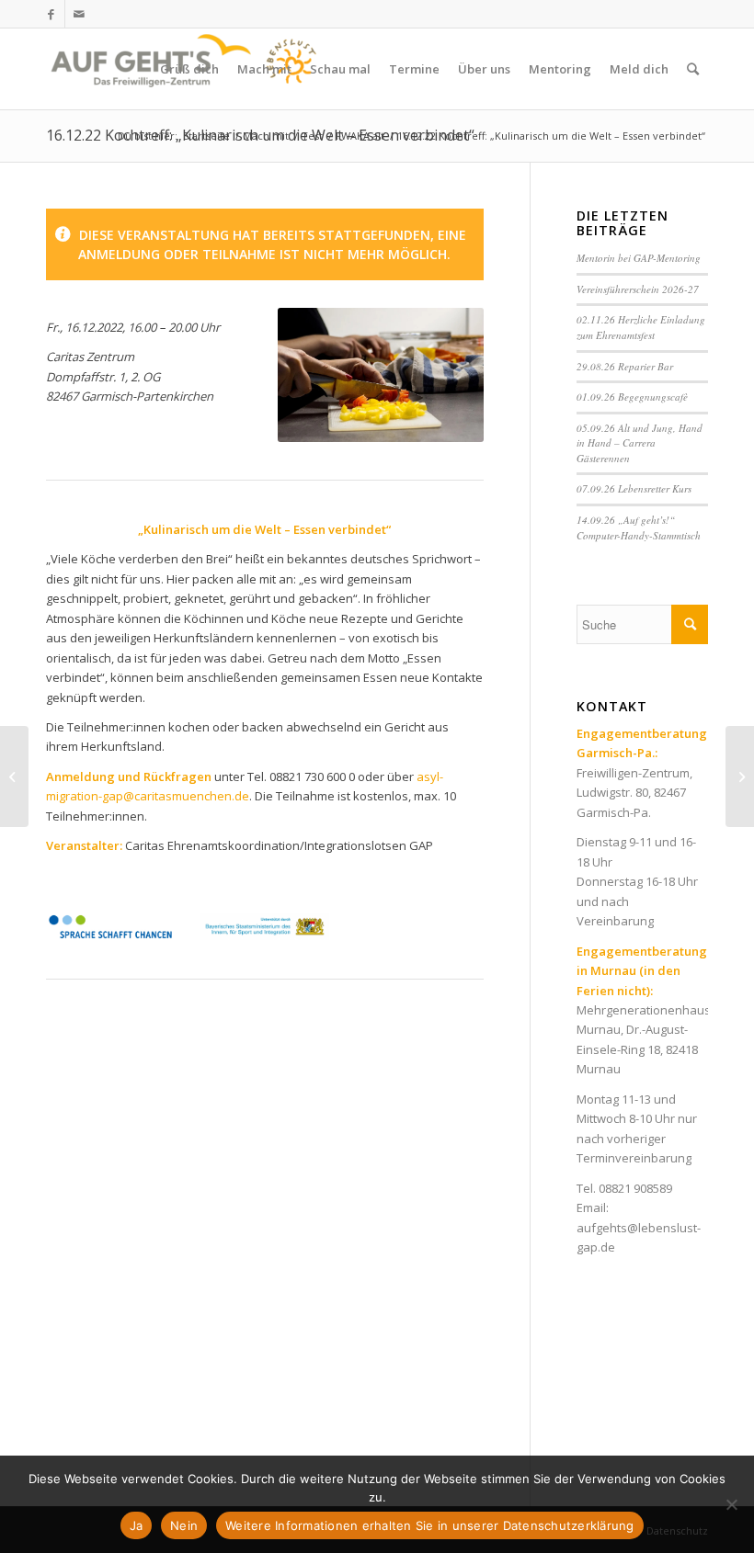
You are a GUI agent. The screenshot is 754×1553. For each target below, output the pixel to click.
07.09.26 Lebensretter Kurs (634, 488)
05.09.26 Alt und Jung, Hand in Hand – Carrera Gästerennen (640, 443)
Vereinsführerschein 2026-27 (638, 289)
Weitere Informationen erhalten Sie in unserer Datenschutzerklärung (429, 1525)
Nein (184, 1525)
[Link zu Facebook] (51, 14)
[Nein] (731, 1504)
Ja (136, 1525)
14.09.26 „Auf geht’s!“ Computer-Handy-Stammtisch (639, 527)
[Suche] (693, 68)
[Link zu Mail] (79, 14)
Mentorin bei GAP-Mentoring (639, 258)
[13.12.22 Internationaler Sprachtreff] (739, 776)
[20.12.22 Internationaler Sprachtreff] (14, 776)
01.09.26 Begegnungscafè (632, 396)
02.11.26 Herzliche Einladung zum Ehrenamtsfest (641, 327)
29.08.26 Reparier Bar (625, 366)
